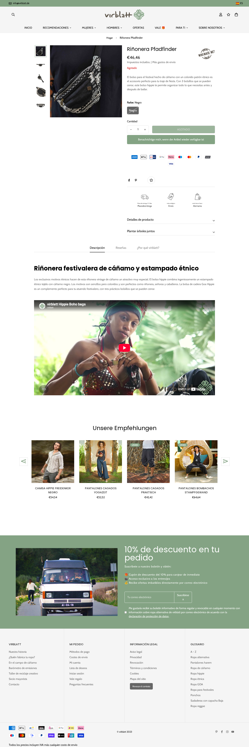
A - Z (193, 651)
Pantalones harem (201, 662)
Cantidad (132, 121)
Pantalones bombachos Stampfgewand (196, 490)
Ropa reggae (198, 706)
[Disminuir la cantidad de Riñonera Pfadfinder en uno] (130, 129)
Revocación (136, 662)
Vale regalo (75, 679)
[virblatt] (124, 14)
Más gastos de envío (164, 62)
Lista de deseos (78, 668)
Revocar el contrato (141, 686)
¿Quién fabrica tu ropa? (22, 657)
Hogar (109, 37)
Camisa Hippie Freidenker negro (53, 490)
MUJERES (87, 27)
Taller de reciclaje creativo (23, 673)
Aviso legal (136, 651)
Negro (133, 110)
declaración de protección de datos (149, 616)
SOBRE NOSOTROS (210, 27)
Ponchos (196, 695)
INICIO (28, 27)
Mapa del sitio (138, 679)
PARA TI (180, 27)
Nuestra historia (18, 651)
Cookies (134, 673)
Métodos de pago (79, 651)
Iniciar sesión (76, 673)
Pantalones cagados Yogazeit (101, 490)
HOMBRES (113, 27)
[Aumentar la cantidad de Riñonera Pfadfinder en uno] (145, 129)
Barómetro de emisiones (23, 668)
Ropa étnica (197, 679)
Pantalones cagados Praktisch (148, 490)
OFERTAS (138, 27)
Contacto (14, 684)
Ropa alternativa (200, 657)
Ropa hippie (197, 673)
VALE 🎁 (160, 27)
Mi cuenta (74, 662)
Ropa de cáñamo (200, 668)
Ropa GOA (197, 684)
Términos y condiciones (143, 668)
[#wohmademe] (206, 53)
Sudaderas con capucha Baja (207, 700)
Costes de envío (78, 657)
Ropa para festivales (202, 689)
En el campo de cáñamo (23, 662)
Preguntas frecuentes (81, 684)
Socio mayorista (18, 679)
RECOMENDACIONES (55, 27)
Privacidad (136, 657)
